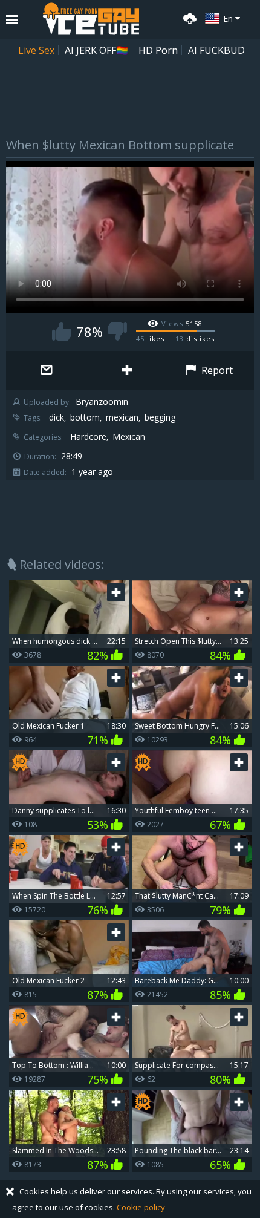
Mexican (128, 437)
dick (56, 417)
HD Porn (158, 50)
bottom (85, 417)
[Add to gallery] (126, 370)
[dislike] (117, 331)
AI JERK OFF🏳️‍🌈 (96, 50)
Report (216, 370)
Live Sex (36, 50)
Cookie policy (141, 1207)
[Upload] (188, 17)
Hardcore (88, 437)
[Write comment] (46, 370)
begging (160, 417)
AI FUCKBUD (216, 50)
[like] (61, 331)
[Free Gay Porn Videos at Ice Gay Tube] (90, 19)
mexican (122, 417)
